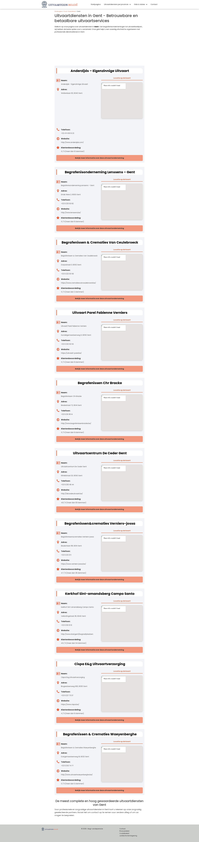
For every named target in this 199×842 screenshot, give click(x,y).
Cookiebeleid (124, 833)
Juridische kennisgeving (128, 836)
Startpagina (96, 4)
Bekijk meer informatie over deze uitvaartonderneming (99, 158)
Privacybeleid (124, 831)
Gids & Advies (139, 4)
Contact (154, 4)
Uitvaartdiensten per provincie (116, 4)
